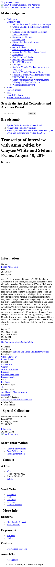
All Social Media (14, 504)
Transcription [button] (9, 404)
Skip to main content (10, 2)
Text (3, 387)
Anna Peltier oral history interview (22, 128)
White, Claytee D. (9, 357)
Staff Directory (13, 524)
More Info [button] (8, 402)
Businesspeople (8, 377)
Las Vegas (5, 382)
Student (10, 538)
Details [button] (7, 346)
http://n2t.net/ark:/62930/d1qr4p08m (17, 342)
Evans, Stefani (7, 359)
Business (5, 372)
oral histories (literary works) (14, 392)
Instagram (11, 502)
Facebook (11, 494)
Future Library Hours (16, 448)
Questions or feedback (17, 549)
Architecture (6, 364)
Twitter (10, 497)
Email (10, 479)
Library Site (7, 429)
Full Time (11, 535)
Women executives (9, 369)
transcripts (5, 394)
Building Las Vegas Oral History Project (31, 352)
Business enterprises (10, 374)
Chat (9, 471)
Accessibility (12, 560)
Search (32, 113)
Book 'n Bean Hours (16, 451)
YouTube (11, 499)
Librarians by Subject (16, 522)
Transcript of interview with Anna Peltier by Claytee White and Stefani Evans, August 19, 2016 (30, 131)
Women (4, 367)
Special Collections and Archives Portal (24, 125)
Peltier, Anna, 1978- (10, 267)
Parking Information (16, 454)
